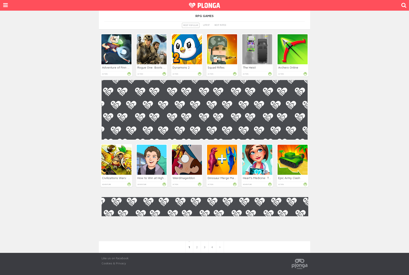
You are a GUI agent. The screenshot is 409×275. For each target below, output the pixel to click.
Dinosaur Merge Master (223, 178)
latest (206, 25)
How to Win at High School (155, 178)
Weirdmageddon (184, 178)
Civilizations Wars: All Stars (120, 178)
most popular (190, 25)
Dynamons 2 (181, 67)
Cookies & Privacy (114, 263)
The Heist (249, 67)
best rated (220, 25)
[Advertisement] (205, 169)
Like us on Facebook (115, 258)
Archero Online (288, 67)
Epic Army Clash (289, 178)
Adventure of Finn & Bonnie (120, 67)
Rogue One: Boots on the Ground (160, 67)
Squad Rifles (216, 67)
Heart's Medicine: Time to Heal (263, 178)
